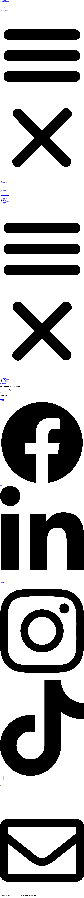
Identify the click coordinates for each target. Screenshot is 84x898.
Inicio (5, 3)
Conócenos (4, 4)
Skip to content (3, 0)
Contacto (6, 10)
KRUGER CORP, (15, 895)
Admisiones (6, 8)
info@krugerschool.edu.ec (5, 892)
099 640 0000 (4, 782)
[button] (42, 96)
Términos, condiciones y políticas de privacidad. (51, 895)
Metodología (4, 5)
